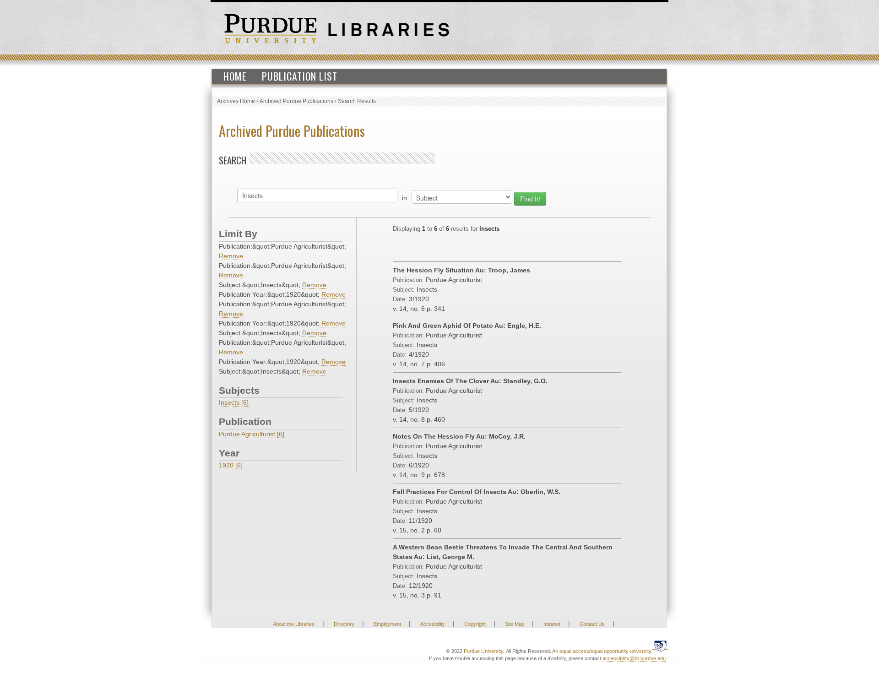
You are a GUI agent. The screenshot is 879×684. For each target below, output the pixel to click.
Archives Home (236, 101)
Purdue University (483, 651)
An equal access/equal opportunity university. (602, 651)
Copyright (475, 624)
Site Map (514, 624)
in (404, 197)
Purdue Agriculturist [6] (251, 434)
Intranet (551, 624)
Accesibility (432, 624)
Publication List (299, 76)
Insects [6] (234, 402)
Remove (231, 256)
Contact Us (592, 624)
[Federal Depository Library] (660, 646)
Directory (344, 624)
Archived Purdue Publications (296, 101)
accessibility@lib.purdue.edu (634, 658)
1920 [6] (231, 465)
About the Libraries (294, 624)
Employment (387, 624)
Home (235, 76)
